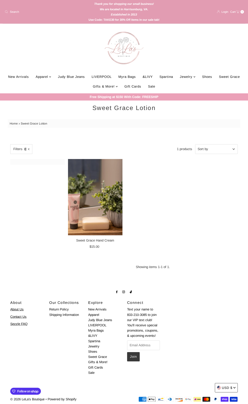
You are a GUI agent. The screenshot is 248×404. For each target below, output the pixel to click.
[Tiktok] (131, 291)
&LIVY (148, 77)
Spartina (166, 77)
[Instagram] (123, 291)
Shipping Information (64, 315)
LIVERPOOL (102, 77)
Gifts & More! (104, 86)
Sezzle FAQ (19, 324)
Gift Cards (132, 86)
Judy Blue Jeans (71, 77)
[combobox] (42, 12)
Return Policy (59, 309)
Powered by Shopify (62, 399)
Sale (151, 86)
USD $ (227, 388)
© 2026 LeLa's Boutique (27, 399)
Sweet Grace (229, 77)
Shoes (207, 77)
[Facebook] (117, 291)
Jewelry (187, 77)
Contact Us (18, 317)
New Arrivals (18, 77)
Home (14, 123)
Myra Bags (127, 77)
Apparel (42, 77)
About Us (17, 309)
